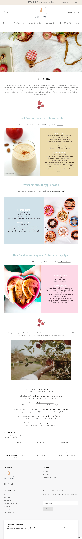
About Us (46, 474)
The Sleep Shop (19, 23)
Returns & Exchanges (10, 503)
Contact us (46, 480)
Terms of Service (9, 512)
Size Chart (7, 497)
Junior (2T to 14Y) (65, 23)
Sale (41, 29)
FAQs (6, 494)
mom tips (14, 437)
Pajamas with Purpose (49, 477)
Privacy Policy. (29, 529)
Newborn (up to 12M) (35, 23)
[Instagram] (9, 484)
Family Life (9, 437)
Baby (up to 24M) (51, 23)
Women (77, 23)
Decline (62, 534)
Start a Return (8, 500)
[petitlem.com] (41, 12)
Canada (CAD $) (66, 2)
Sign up (48, 509)
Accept (40, 534)
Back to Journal (41, 443)
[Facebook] (5, 484)
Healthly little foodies (64, 262)
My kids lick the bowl (58, 191)
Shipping (7, 506)
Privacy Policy (8, 509)
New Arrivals (6, 23)
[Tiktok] (12, 484)
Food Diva (60, 125)
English (75, 2)
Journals (45, 471)
